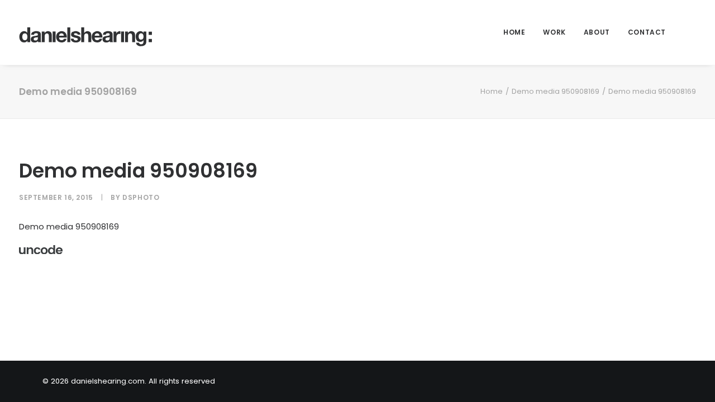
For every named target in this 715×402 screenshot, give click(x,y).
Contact (647, 32)
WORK (554, 32)
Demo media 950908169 (555, 91)
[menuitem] (514, 32)
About (597, 32)
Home (514, 32)
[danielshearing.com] (86, 32)
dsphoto (140, 197)
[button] (691, 32)
